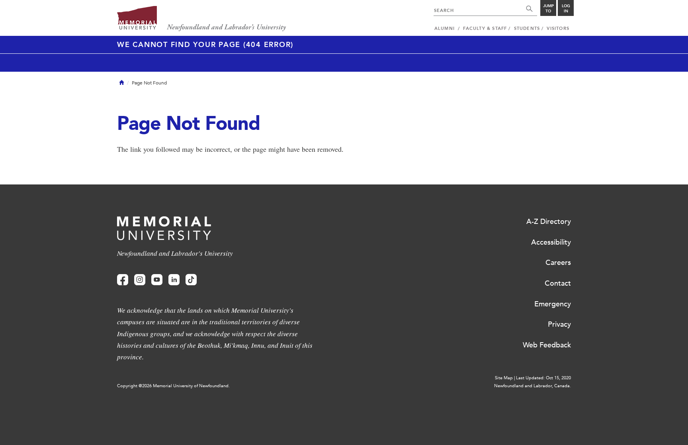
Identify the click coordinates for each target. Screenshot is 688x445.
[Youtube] (156, 280)
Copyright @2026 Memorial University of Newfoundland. (173, 385)
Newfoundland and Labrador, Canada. (532, 385)
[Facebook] (122, 280)
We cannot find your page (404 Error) (205, 44)
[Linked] (174, 280)
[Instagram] (139, 280)
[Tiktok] (191, 280)
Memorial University (201, 19)
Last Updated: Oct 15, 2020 (543, 377)
